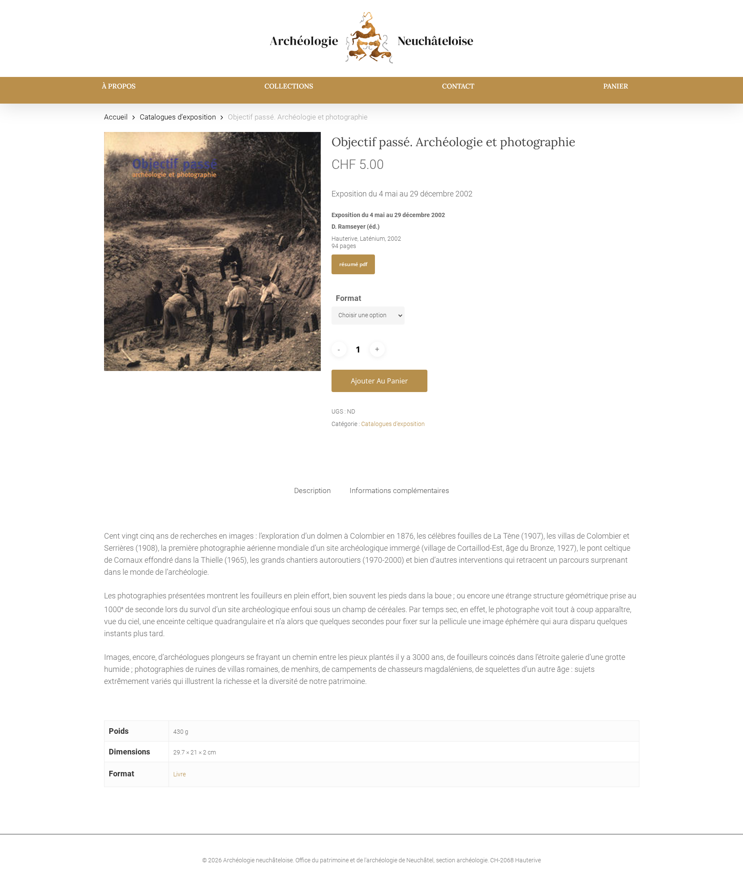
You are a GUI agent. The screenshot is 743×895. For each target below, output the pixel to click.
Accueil (116, 117)
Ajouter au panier (379, 381)
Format (348, 298)
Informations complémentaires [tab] (399, 490)
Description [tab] (312, 490)
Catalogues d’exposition (178, 117)
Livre (179, 774)
